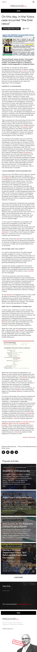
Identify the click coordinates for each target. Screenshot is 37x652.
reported (9, 294)
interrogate (5, 178)
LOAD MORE (18, 577)
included (17, 389)
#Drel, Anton (6, 448)
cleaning (4, 322)
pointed (31, 271)
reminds (16, 432)
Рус (3, 1)
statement (5, 232)
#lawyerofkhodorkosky (9, 446)
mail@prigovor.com (24, 604)
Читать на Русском (29, 437)
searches (25, 127)
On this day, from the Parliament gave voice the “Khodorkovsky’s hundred (18, 423)
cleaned (21, 330)
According (26, 152)
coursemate (30, 413)
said (18, 239)
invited (24, 71)
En (6, 1)
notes (15, 418)
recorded (22, 377)
